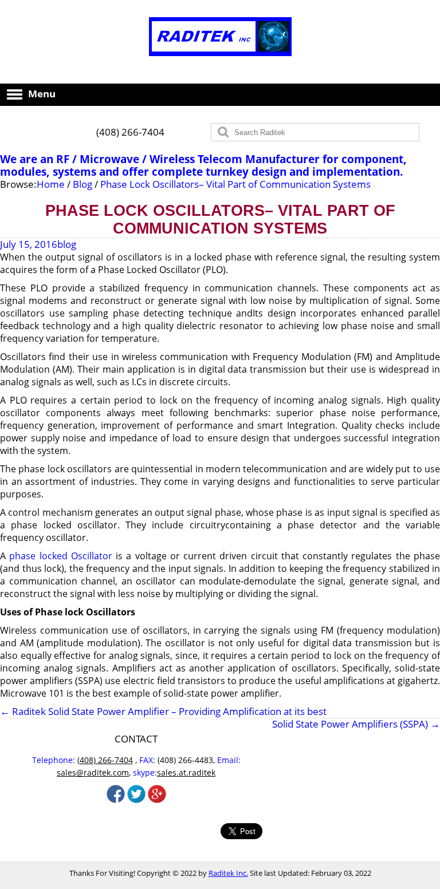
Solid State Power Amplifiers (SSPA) (356, 724)
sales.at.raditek (186, 772)
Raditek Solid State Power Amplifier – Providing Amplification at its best (163, 711)
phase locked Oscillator (60, 556)
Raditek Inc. (228, 873)
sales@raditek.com (93, 772)
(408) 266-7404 (130, 132)
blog (66, 244)
